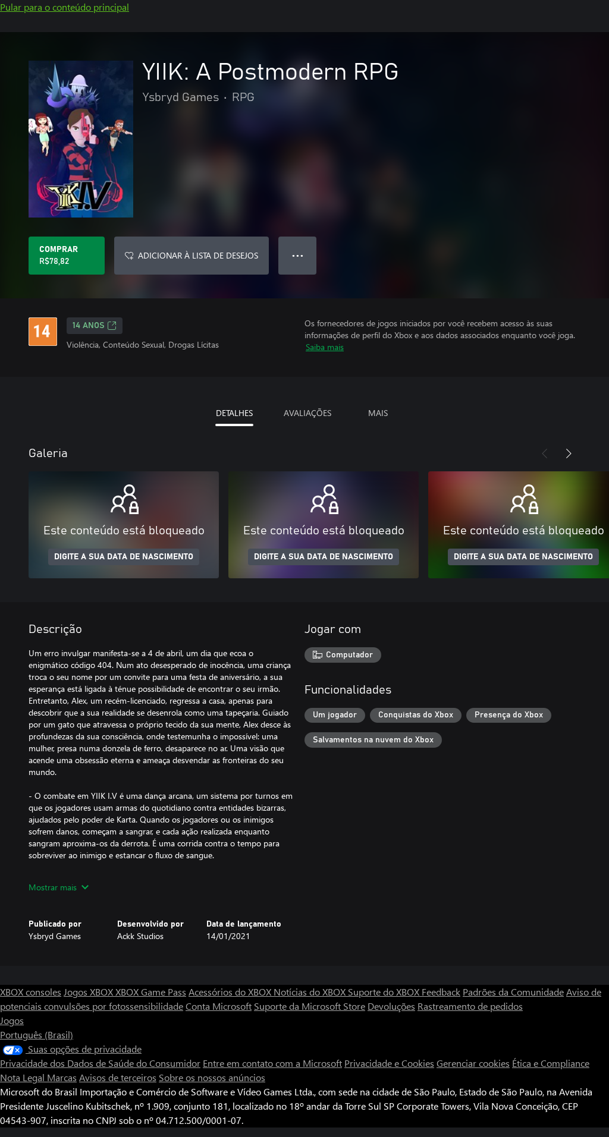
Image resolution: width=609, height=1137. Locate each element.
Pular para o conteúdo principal (64, 7)
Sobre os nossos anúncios (212, 1077)
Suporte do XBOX (385, 991)
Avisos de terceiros (117, 1077)
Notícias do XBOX (311, 991)
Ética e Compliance (550, 1063)
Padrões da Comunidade (513, 991)
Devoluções (391, 1006)
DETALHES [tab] (234, 412)
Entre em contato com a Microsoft (272, 1063)
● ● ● (297, 255)
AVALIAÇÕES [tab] (307, 412)
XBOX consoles (30, 991)
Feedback (441, 991)
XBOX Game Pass (150, 991)
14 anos (89, 326)
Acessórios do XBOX (231, 991)
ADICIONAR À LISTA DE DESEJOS (198, 255)
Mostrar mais (53, 887)
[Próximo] (568, 453)
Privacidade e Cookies (389, 1063)
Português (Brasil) (36, 1034)
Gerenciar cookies (473, 1063)
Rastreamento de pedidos (470, 1006)
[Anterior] (545, 453)
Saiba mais (325, 346)
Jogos (12, 1020)
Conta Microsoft (219, 1006)
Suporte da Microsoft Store (309, 1006)
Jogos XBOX (89, 991)
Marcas (62, 1077)
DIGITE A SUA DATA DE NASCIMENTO (123, 557)
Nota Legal (23, 1077)
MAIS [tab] (378, 412)
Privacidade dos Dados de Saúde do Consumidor (100, 1063)
